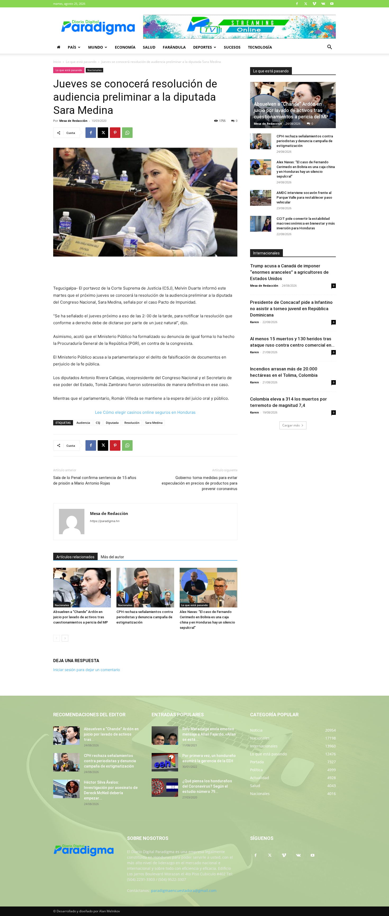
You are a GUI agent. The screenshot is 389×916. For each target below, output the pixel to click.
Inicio (57, 61)
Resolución (131, 423)
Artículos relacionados (75, 557)
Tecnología (260, 47)
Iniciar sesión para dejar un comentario (86, 669)
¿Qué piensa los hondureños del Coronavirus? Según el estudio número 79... (207, 786)
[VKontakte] (323, 3)
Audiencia (83, 423)
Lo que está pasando (81, 61)
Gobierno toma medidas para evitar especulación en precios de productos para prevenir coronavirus (199, 483)
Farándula (174, 47)
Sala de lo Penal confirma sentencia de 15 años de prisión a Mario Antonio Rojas (94, 480)
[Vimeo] (314, 3)
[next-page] (65, 638)
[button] (329, 47)
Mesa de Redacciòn (73, 121)
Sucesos (232, 47)
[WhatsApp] (127, 132)
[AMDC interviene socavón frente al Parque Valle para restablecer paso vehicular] (260, 198)
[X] (306, 3)
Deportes (202, 47)
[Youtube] (332, 3)
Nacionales (94, 70)
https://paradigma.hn (104, 521)
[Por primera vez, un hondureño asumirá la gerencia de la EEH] (165, 762)
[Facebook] (297, 3)
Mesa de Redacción (268, 123)
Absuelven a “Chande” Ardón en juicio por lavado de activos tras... (111, 734)
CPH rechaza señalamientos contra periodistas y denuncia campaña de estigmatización (144, 617)
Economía (125, 47)
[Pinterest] (115, 132)
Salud (149, 47)
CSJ (98, 423)
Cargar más (291, 425)
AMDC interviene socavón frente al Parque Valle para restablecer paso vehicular (304, 197)
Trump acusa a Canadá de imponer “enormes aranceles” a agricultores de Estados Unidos (289, 272)
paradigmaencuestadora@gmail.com (183, 890)
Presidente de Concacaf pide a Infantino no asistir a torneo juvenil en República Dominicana (291, 309)
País (72, 47)
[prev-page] (56, 638)
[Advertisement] (145, 271)
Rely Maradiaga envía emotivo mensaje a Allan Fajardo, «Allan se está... (209, 734)
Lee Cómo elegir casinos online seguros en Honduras (145, 412)
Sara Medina (153, 423)
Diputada (112, 423)
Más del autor (112, 557)
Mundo (95, 47)
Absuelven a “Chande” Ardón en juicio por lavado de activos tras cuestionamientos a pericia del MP (80, 617)
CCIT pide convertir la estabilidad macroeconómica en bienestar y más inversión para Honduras (306, 223)
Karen (254, 322)
